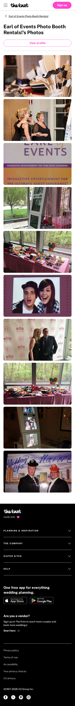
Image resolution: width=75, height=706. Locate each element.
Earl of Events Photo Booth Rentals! (28, 16)
